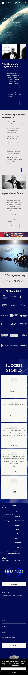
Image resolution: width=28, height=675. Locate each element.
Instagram (11, 553)
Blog (16, 538)
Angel (17, 525)
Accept (13, 669)
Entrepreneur (19, 521)
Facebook (10, 552)
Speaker (18, 529)
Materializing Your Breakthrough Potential (12, 508)
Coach (17, 516)
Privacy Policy (15, 665)
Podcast (18, 542)
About (17, 512)
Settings (14, 672)
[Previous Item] (3, 255)
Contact (18, 547)
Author (17, 534)
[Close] (26, 661)
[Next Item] (25, 255)
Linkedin (18, 552)
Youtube (17, 553)
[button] (24, 2)
